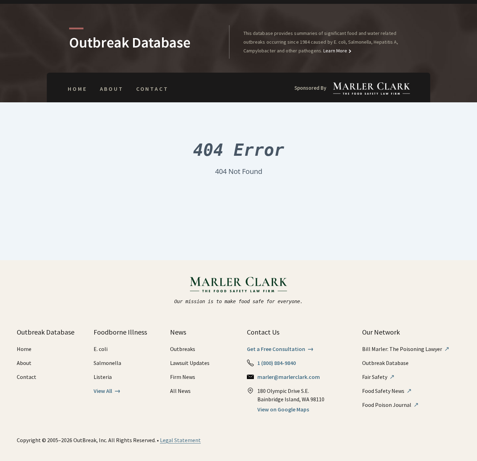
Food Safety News (387, 390)
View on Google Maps (283, 409)
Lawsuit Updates (190, 362)
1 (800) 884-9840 (276, 362)
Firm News (182, 376)
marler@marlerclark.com (288, 376)
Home (77, 89)
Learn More (334, 50)
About (112, 89)
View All (107, 390)
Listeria (103, 376)
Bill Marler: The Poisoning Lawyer (405, 348)
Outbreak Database (385, 362)
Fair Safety (378, 376)
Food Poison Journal (390, 404)
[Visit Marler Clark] (238, 284)
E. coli (101, 348)
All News (180, 390)
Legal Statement (180, 440)
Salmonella (107, 362)
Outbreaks (182, 348)
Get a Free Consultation (280, 348)
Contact (152, 89)
